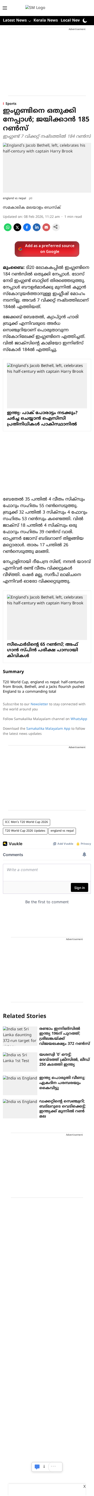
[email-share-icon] (46, 230)
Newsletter (39, 704)
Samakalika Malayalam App (48, 729)
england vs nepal (62, 831)
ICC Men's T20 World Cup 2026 (26, 822)
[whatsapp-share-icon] (8, 230)
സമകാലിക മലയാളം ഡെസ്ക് (32, 207)
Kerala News (46, 20)
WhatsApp (79, 719)
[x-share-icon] (17, 230)
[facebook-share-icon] (27, 230)
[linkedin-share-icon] (36, 230)
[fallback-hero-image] (20, 1036)
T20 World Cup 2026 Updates (25, 831)
